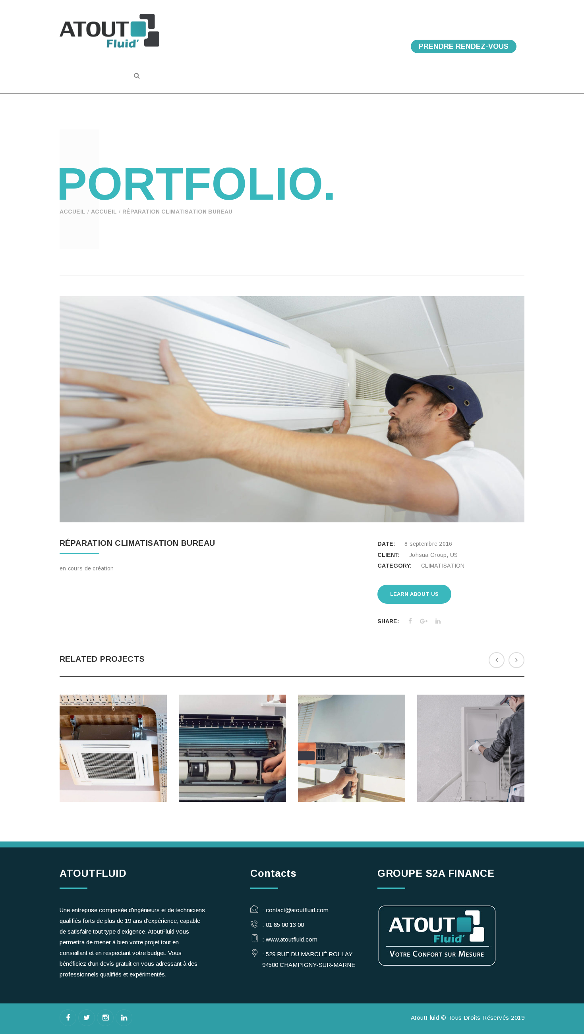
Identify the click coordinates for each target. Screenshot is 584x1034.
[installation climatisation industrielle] (483, 776)
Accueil (72, 211)
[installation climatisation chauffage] (364, 782)
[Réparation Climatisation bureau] (508, 506)
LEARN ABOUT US (414, 594)
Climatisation (113, 727)
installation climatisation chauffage (351, 722)
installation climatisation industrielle (471, 727)
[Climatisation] (125, 765)
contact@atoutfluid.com (297, 910)
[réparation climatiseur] (244, 781)
